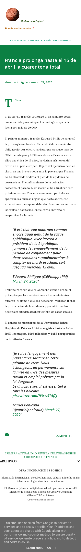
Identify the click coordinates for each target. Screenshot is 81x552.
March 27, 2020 (25, 281)
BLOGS (56, 40)
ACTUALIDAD (26, 40)
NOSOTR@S (66, 40)
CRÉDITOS (31, 457)
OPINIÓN (47, 40)
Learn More (34, 547)
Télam (18, 100)
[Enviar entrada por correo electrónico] (7, 436)
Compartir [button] (63, 436)
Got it (51, 547)
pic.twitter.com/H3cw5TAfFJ (35, 395)
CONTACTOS (48, 457)
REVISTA (37, 40)
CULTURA (57, 453)
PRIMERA (14, 40)
